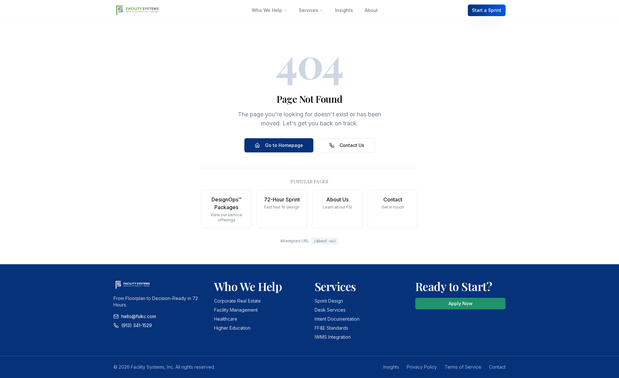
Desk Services (330, 310)
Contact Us (351, 145)
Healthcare (225, 319)
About (371, 10)
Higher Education (232, 328)
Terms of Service (463, 367)
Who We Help (267, 10)
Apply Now (460, 303)
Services (308, 10)
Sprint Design (329, 301)
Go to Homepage (284, 145)
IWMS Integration (333, 337)
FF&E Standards (331, 328)
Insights (344, 10)
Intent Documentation (337, 319)
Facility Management (236, 310)
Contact (497, 367)
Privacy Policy (422, 367)
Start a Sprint (486, 10)
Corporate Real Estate (237, 301)
